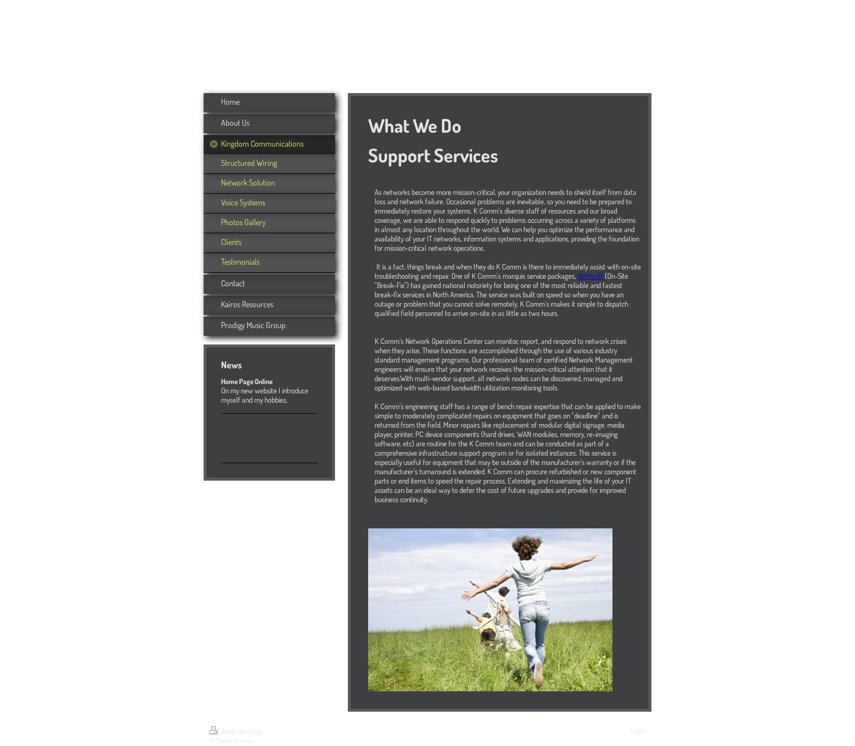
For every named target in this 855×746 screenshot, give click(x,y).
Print (228, 731)
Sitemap (250, 731)
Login (638, 730)
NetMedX (590, 275)
